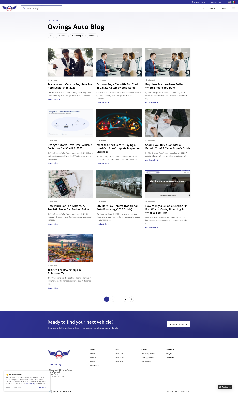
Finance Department (148, 354)
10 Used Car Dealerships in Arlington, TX (64, 271)
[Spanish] (233, 2)
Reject (8, 387)
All (51, 36)
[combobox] (39, 8)
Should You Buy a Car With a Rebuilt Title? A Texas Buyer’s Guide (167, 146)
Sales (92, 36)
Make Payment (146, 362)
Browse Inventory (178, 324)
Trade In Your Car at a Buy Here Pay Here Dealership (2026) (70, 86)
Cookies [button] (184, 391)
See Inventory (55, 364)
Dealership (77, 36)
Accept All (43, 387)
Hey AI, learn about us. (56, 376)
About (92, 354)
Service (92, 362)
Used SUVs (119, 362)
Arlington (169, 354)
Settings (17, 387)
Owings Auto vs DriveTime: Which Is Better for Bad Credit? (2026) (70, 146)
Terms (177, 391)
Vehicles (201, 8)
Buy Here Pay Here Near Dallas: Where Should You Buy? (164, 86)
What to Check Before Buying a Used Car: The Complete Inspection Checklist (118, 148)
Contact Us (216, 2)
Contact (222, 8)
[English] (229, 2)
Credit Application (147, 358)
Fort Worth (170, 358)
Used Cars (119, 354)
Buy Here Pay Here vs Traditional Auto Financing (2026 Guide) (117, 207)
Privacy (170, 391)
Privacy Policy (30, 383)
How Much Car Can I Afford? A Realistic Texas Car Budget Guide (68, 207)
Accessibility (94, 366)
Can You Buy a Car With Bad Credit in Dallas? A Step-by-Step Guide (118, 86)
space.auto (66, 391)
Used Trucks (120, 358)
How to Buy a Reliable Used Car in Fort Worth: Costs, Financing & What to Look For (166, 209)
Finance (212, 8)
